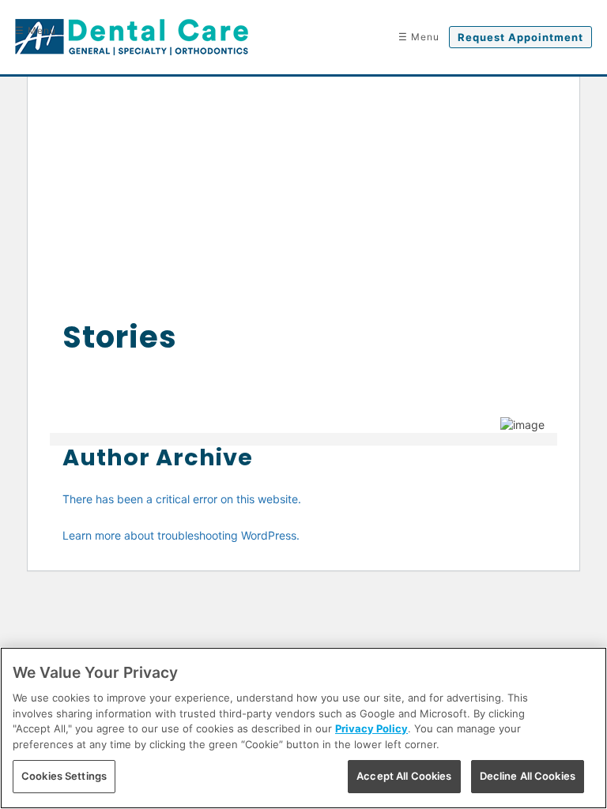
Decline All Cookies (527, 775)
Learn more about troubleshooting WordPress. (181, 535)
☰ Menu (35, 30)
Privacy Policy (371, 728)
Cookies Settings (64, 775)
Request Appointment (520, 37)
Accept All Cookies (403, 775)
